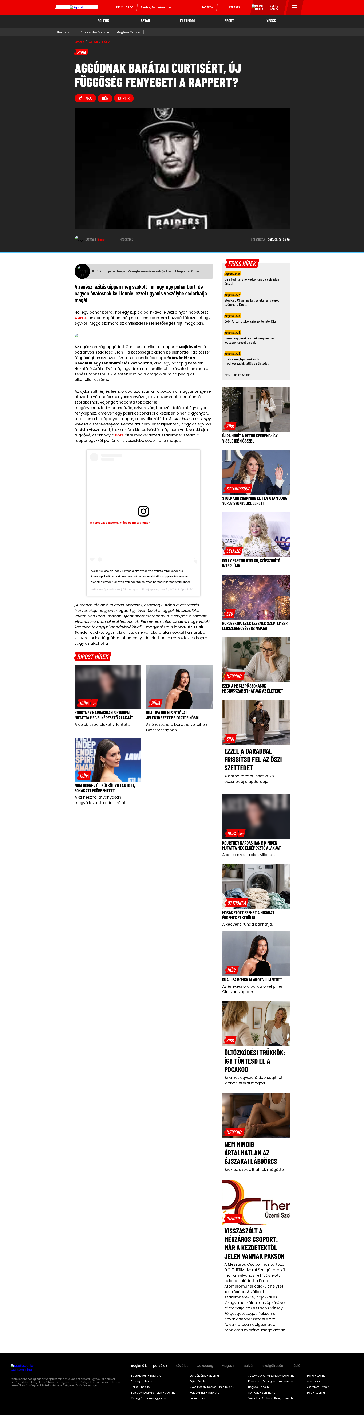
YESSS (271, 20)
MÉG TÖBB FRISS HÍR (238, 374)
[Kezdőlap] (76, 7)
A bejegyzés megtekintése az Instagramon (120, 522)
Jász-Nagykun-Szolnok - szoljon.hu (271, 1375)
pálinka (85, 98)
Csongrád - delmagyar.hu (148, 1398)
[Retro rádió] (256, 8)
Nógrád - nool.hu (259, 1387)
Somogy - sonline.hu (261, 1392)
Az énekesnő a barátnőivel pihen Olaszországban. (176, 727)
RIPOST (79, 42)
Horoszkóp (65, 32)
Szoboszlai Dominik (95, 32)
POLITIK (103, 20)
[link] (87, 703)
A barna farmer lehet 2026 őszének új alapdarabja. (249, 778)
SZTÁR (145, 20)
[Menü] (295, 7)
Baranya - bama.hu (144, 1381)
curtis (124, 98)
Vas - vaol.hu (315, 1381)
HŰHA (106, 42)
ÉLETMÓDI (187, 20)
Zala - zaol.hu (316, 1392)
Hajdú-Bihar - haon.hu (204, 1392)
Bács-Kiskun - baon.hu (146, 1375)
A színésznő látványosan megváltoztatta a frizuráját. (100, 800)
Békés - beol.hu (141, 1387)
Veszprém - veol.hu (319, 1387)
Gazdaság (205, 1366)
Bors (119, 435)
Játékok (207, 7)
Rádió (295, 1366)
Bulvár (249, 1366)
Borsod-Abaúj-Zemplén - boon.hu (153, 1392)
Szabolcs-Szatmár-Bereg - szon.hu (271, 1398)
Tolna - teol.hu (316, 1375)
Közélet (182, 1366)
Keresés (234, 7)
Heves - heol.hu (199, 1398)
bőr (105, 98)
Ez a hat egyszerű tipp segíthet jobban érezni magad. (253, 1080)
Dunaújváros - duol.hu (204, 1375)
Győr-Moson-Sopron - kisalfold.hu (212, 1387)
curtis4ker (96, 589)
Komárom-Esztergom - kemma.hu (270, 1381)
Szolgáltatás (272, 1366)
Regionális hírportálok (149, 1366)
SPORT (229, 20)
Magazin (228, 1366)
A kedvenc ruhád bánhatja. (247, 924)
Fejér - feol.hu (198, 1381)
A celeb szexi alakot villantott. (102, 724)
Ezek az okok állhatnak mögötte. (254, 1169)
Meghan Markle (128, 32)
